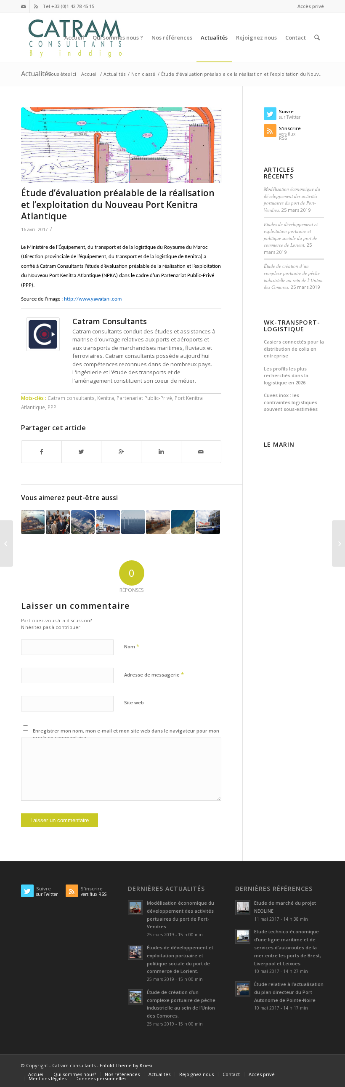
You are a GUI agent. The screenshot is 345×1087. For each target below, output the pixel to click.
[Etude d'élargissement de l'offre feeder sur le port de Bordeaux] (107, 522)
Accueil (89, 74)
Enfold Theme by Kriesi (126, 1065)
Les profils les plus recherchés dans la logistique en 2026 (286, 375)
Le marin (279, 444)
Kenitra (105, 397)
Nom (131, 646)
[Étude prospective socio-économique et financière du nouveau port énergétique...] (6, 543)
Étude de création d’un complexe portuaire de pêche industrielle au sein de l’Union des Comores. (293, 276)
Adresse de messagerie (154, 674)
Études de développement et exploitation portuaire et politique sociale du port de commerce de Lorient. (291, 234)
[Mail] (23, 6)
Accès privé (310, 6)
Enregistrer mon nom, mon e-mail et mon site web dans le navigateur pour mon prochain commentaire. (126, 734)
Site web (134, 702)
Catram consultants (71, 397)
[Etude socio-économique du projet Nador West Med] (183, 522)
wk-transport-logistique (292, 325)
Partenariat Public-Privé (144, 397)
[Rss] (36, 6)
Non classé (143, 74)
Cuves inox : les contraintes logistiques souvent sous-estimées (291, 402)
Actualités (36, 73)
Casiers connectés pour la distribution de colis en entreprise (294, 348)
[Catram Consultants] (43, 349)
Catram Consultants (109, 321)
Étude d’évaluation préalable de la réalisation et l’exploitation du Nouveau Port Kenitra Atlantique (118, 204)
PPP (52, 407)
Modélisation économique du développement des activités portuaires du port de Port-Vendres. (292, 199)
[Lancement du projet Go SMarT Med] (338, 543)
